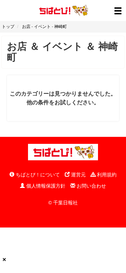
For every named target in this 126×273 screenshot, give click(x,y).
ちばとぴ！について (37, 174)
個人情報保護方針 (45, 186)
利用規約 (106, 174)
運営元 (78, 174)
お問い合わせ (90, 186)
